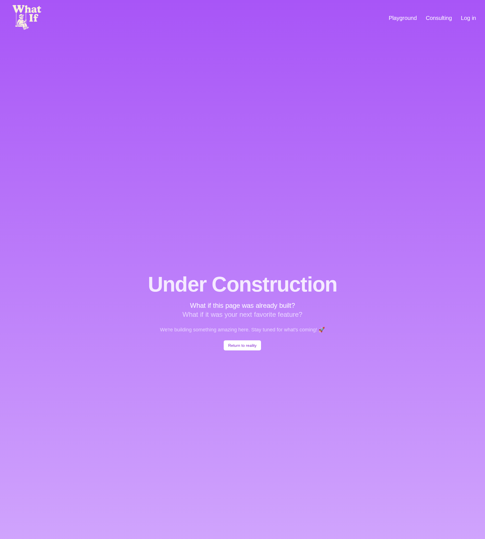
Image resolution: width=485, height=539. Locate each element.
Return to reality (242, 345)
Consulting (439, 18)
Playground (403, 18)
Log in (468, 18)
